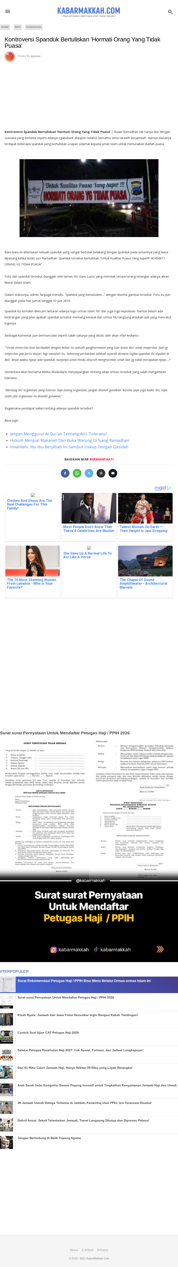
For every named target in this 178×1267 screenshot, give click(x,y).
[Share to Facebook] (65, 473)
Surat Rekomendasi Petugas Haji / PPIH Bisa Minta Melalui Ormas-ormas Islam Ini (84, 981)
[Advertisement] (89, 671)
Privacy (102, 1250)
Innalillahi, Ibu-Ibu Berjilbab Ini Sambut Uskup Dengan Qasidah (69, 446)
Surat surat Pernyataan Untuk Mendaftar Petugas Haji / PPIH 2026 (65, 733)
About (74, 1250)
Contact (88, 1250)
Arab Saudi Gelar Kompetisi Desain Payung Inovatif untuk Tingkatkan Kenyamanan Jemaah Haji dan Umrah (97, 1085)
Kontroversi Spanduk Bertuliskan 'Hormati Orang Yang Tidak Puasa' (82, 42)
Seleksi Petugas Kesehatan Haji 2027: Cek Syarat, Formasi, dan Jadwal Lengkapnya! (80, 1050)
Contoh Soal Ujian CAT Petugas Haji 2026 (48, 1032)
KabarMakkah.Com (97, 1258)
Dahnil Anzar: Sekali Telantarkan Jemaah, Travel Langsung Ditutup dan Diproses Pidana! (83, 1120)
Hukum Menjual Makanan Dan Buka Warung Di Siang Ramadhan (69, 440)
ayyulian (36, 56)
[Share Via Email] (113, 473)
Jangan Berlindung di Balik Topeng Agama (49, 1138)
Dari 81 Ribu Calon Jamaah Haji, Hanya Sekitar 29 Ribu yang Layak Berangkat (75, 1067)
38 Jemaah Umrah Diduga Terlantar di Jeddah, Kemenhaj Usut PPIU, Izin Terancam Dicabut (85, 1103)
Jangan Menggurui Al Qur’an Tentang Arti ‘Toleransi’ (58, 433)
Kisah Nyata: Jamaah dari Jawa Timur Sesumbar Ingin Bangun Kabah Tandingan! (78, 1015)
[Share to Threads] (101, 473)
